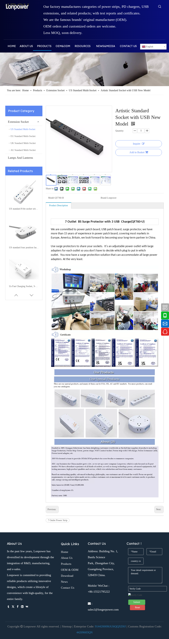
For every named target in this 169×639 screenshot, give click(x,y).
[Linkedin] (22, 606)
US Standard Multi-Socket (23, 129)
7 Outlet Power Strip (57, 520)
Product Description (58, 205)
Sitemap (67, 626)
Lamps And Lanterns (20, 157)
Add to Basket (136, 152)
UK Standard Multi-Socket (23, 143)
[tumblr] (8, 606)
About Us (66, 557)
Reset (137, 607)
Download (67, 575)
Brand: (104, 198)
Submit (136, 602)
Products (66, 563)
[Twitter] (13, 606)
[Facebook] (17, 606)
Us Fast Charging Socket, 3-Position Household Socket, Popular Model (24, 286)
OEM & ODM (69, 569)
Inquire (136, 143)
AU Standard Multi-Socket (23, 150)
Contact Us (67, 587)
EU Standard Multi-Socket (23, 136)
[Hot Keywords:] (160, 7)
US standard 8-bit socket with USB (24, 209)
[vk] (26, 606)
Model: (51, 198)
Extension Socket (18, 121)
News (64, 581)
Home (64, 552)
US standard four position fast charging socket (24, 247)
